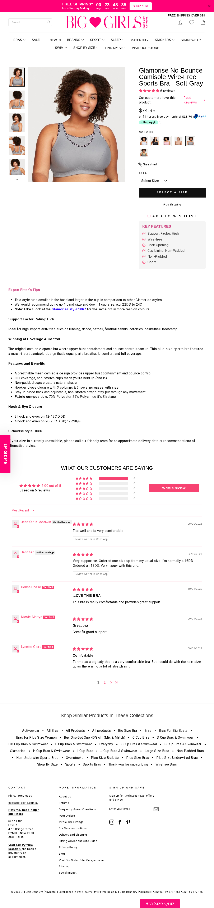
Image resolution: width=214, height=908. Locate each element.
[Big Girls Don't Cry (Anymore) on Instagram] (111, 822)
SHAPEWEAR (191, 40)
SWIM (59, 47)
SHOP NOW (140, 6)
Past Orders (67, 815)
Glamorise (18, 751)
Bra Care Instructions (73, 828)
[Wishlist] (191, 22)
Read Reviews (190, 100)
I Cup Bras (85, 751)
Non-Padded (157, 256)
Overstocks (75, 758)
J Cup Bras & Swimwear (119, 751)
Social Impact (68, 872)
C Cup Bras (140, 737)
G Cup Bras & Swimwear (182, 744)
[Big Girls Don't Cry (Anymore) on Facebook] (119, 822)
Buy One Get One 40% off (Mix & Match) (94, 737)
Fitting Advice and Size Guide (78, 841)
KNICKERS (163, 40)
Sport (152, 262)
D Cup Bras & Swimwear (175, 737)
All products (101, 731)
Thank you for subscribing (128, 764)
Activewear (30, 731)
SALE (36, 40)
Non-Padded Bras (190, 751)
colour (146, 132)
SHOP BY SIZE (84, 47)
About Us (65, 796)
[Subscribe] (156, 809)
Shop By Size (47, 764)
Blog (62, 853)
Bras (148, 731)
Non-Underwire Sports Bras (37, 758)
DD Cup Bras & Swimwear (28, 744)
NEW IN (55, 40)
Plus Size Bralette (105, 758)
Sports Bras (92, 764)
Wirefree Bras (166, 764)
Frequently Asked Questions (77, 809)
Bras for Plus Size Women (36, 737)
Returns (64, 803)
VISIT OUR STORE (145, 48)
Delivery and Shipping (73, 834)
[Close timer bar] (209, 6)
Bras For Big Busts (173, 731)
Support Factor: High (163, 234)
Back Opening (158, 245)
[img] (83, 524)
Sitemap (64, 866)
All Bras (53, 731)
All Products (75, 731)
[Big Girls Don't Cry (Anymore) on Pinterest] (128, 822)
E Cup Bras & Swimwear (73, 744)
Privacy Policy (68, 847)
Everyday (106, 744)
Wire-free (155, 239)
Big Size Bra (127, 731)
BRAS (17, 40)
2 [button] (105, 682)
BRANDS (73, 40)
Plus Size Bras (137, 758)
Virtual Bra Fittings (71, 822)
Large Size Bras (157, 751)
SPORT (95, 40)
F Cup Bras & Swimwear (139, 744)
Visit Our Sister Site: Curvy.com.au (81, 860)
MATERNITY (140, 40)
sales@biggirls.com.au (23, 802)
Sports (70, 764)
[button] (149, 91)
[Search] (48, 21)
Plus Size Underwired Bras (177, 758)
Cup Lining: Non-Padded (166, 251)
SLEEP (116, 40)
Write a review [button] (173, 488)
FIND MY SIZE (115, 48)
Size (143, 172)
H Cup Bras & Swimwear (51, 751)
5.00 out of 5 (51, 486)
